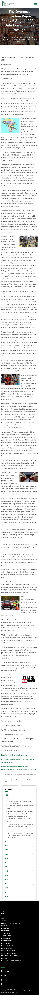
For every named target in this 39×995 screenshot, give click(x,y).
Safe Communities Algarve (9, 955)
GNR (2, 913)
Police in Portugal (7, 948)
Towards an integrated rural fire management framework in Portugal (19, 817)
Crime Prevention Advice (9, 953)
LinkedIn (34, 1)
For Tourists (5, 931)
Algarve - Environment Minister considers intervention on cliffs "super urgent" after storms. (20, 826)
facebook (6, 971)
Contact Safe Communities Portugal (12, 960)
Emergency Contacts (8, 945)
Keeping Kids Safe (6, 940)
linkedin (5, 984)
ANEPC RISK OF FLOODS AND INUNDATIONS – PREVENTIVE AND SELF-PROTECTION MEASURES (21, 835)
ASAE (2, 918)
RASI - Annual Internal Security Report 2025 (21, 811)
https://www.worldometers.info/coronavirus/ (16, 755)
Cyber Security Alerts (8, 950)
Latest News (5, 926)
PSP (2, 916)
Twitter (26, 1)
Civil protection (6, 938)
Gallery (3, 921)
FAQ (2, 911)
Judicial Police (6, 936)
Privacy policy (5, 992)
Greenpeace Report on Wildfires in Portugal (21, 805)
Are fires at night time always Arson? (19, 814)
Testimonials (5, 933)
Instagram (30, 1)
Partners (4, 958)
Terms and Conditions (15, 992)
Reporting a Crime (6, 943)
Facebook (22, 1)
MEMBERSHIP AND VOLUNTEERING (10, 923)
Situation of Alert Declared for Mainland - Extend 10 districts (20, 802)
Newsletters (5, 928)
